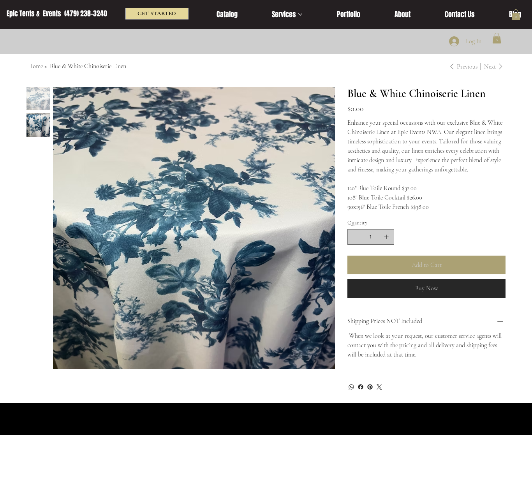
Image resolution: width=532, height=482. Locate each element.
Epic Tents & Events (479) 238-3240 (57, 14)
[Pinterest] (370, 387)
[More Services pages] (300, 14)
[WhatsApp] (351, 387)
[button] (515, 14)
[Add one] (386, 237)
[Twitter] (379, 387)
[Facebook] (361, 387)
